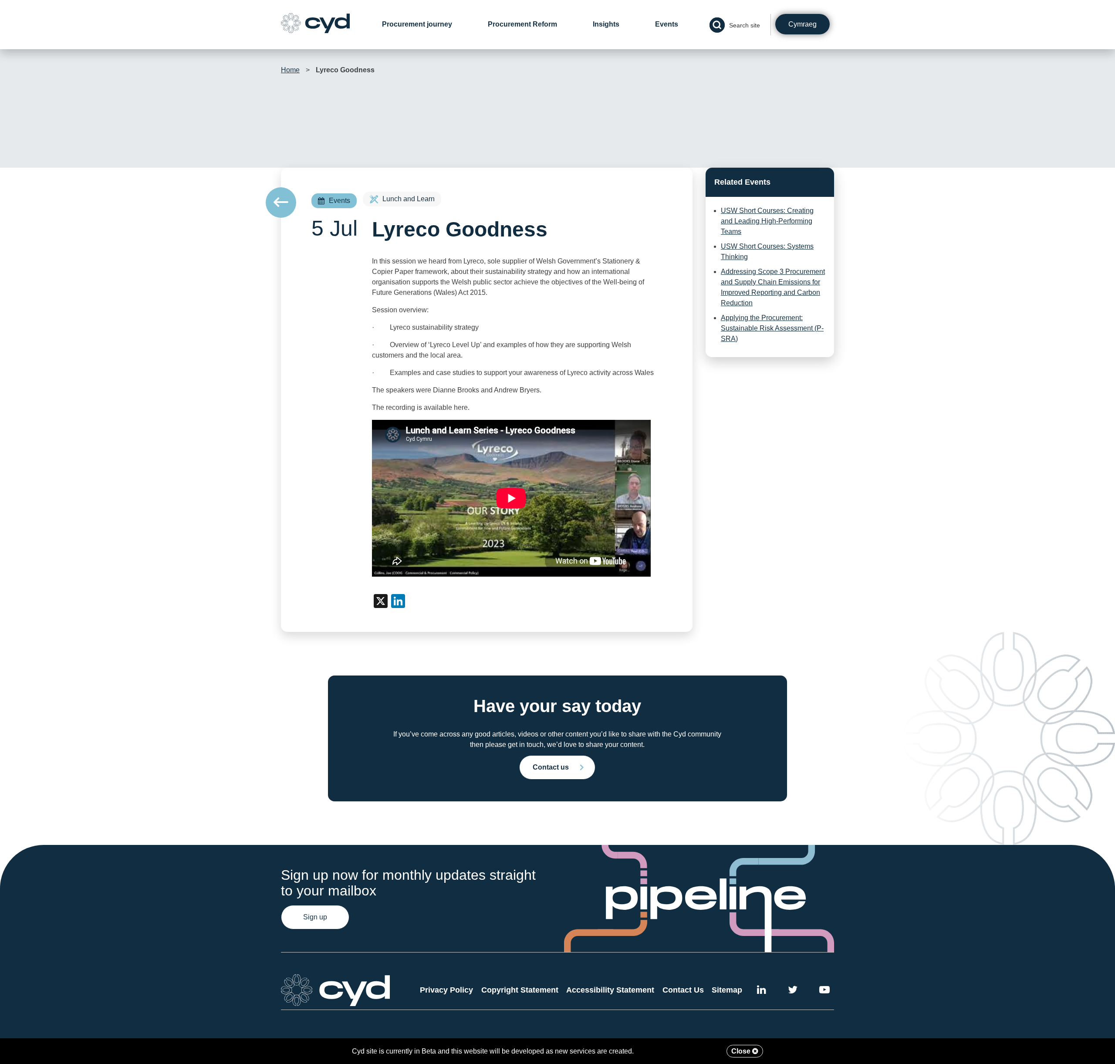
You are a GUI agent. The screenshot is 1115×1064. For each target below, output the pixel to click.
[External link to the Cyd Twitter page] (792, 991)
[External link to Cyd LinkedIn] (761, 991)
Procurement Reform (522, 24)
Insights (606, 24)
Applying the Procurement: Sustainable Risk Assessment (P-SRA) (772, 328)
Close (741, 1051)
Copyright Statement (519, 990)
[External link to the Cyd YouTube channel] (824, 991)
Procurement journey (417, 24)
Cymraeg (802, 24)
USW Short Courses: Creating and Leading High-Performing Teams (767, 221)
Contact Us (683, 990)
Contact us (551, 767)
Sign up (315, 917)
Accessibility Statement (610, 990)
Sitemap (727, 990)
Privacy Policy (446, 990)
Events (666, 24)
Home (290, 70)
